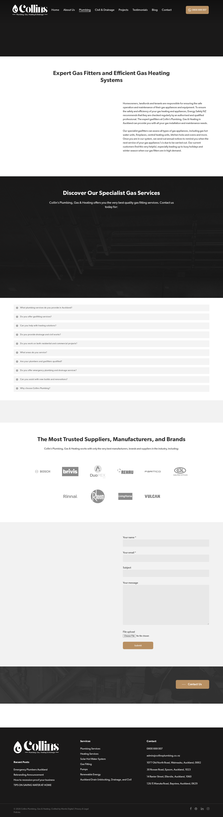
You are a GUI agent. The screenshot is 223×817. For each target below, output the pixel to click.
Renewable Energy (90, 774)
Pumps (84, 769)
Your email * (129, 552)
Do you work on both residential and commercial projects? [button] (48, 343)
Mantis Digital (67, 809)
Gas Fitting (86, 764)
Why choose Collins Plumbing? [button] (35, 388)
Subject (127, 567)
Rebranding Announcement (29, 774)
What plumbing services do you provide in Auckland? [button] (46, 308)
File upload (129, 632)
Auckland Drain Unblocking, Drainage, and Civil (106, 779)
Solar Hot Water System (93, 759)
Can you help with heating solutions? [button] (38, 326)
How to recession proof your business (34, 780)
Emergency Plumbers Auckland (30, 769)
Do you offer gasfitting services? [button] (36, 317)
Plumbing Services (90, 748)
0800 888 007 (199, 10)
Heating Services (89, 754)
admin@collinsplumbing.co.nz (163, 755)
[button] (192, 684)
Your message (130, 582)
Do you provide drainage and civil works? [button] (40, 335)
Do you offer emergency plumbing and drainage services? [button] (48, 370)
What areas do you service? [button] (33, 352)
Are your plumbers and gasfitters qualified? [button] (41, 361)
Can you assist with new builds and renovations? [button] (44, 379)
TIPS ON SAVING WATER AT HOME (32, 785)
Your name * (129, 537)
